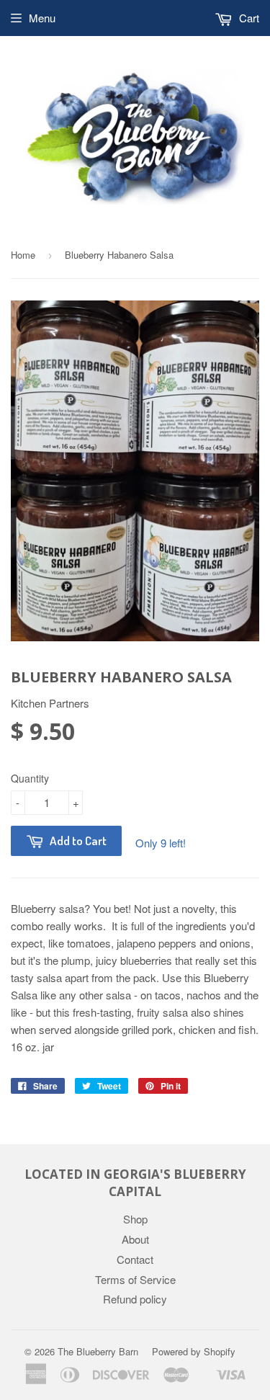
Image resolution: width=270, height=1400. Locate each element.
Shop (135, 1218)
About (135, 1239)
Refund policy (135, 1298)
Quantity (30, 778)
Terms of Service (135, 1279)
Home (23, 255)
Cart (247, 17)
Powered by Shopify (193, 1351)
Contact (135, 1259)
